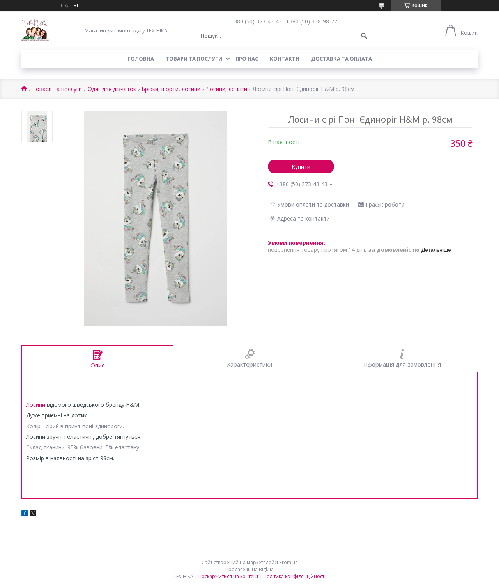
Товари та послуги (194, 58)
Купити (301, 166)
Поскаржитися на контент (228, 576)
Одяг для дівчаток (112, 89)
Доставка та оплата (341, 58)
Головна (140, 58)
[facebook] (24, 514)
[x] (33, 514)
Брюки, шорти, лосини (171, 89)
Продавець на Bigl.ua (249, 569)
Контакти (284, 58)
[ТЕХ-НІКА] (35, 30)
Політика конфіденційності (295, 576)
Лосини (35, 404)
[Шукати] (364, 36)
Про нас (246, 58)
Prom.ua (288, 562)
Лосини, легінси (226, 89)
